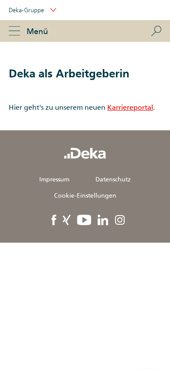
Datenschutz (113, 179)
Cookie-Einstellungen (85, 195)
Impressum (54, 179)
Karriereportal (130, 107)
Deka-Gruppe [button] (27, 10)
